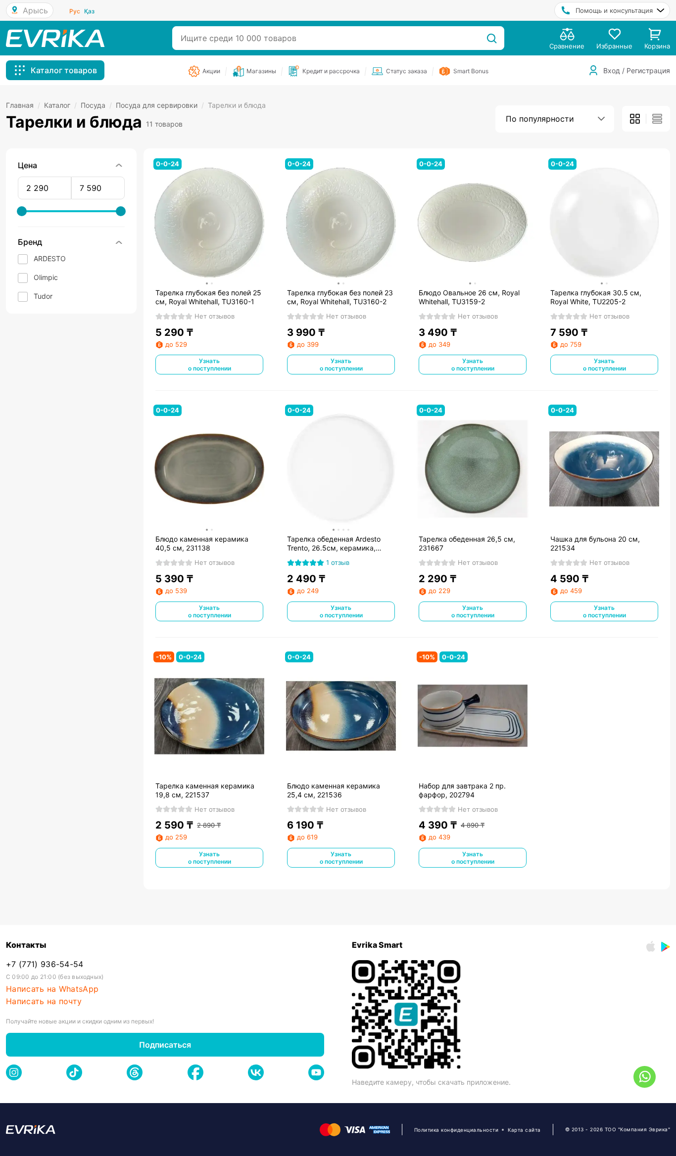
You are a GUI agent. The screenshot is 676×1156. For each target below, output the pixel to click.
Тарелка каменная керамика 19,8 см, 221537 (204, 790)
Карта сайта (524, 1130)
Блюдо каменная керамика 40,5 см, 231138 (201, 543)
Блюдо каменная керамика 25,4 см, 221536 (333, 790)
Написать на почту (44, 1001)
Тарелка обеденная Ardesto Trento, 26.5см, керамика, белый (334, 544)
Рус (74, 11)
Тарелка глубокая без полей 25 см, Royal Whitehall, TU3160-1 (208, 297)
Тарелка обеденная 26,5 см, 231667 (467, 543)
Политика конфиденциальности (456, 1130)
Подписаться (165, 1045)
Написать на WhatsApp (52, 989)
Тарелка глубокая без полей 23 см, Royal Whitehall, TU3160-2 (340, 297)
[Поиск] (491, 38)
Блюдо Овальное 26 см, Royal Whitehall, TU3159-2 (469, 297)
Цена (27, 165)
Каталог (60, 105)
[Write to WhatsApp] (644, 1077)
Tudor (43, 296)
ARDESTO (50, 258)
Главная (23, 105)
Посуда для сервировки (160, 105)
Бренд (30, 242)
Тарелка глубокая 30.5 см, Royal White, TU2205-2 (595, 297)
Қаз (89, 11)
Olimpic (46, 277)
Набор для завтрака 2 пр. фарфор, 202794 (462, 790)
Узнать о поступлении (209, 364)
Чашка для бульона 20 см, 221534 (595, 543)
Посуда (96, 105)
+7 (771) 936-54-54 (45, 964)
